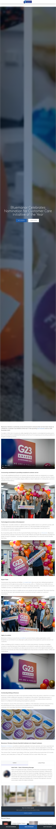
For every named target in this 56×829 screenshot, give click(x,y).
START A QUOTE (28, 813)
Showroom (44, 533)
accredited (23, 638)
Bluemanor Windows (6, 746)
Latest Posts (41, 763)
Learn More (33, 220)
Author (14, 762)
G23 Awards (40, 428)
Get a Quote (21, 220)
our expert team (27, 582)
